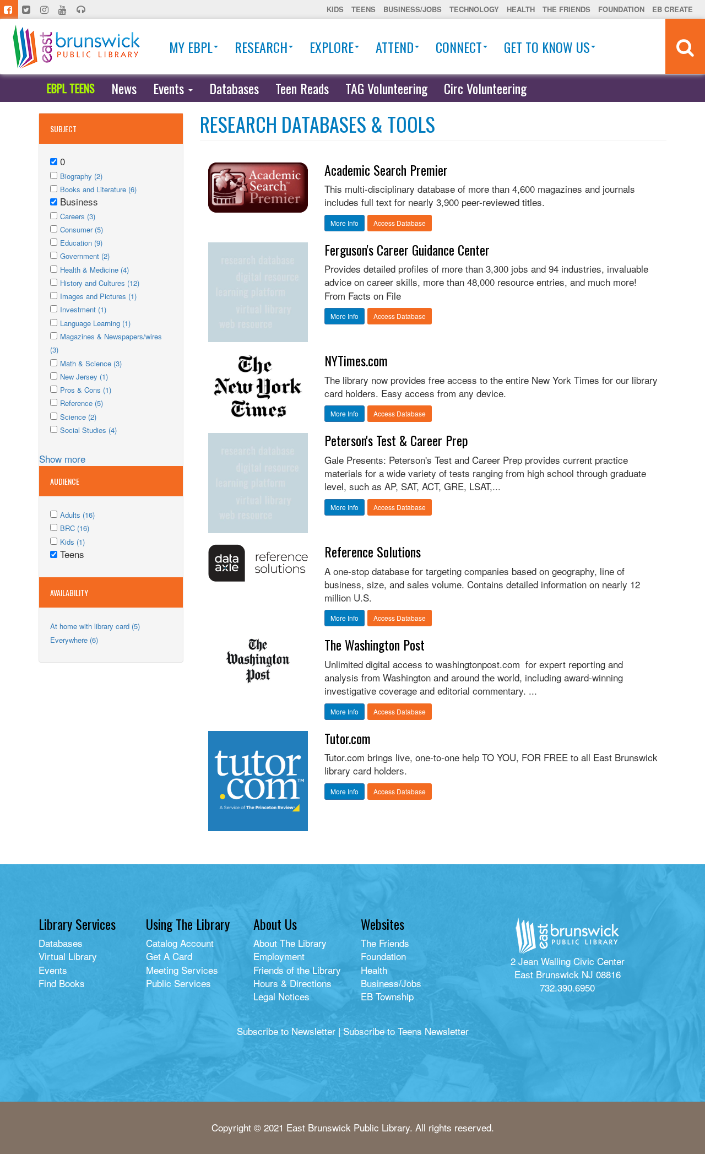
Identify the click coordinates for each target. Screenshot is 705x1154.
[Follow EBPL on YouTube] (64, 9)
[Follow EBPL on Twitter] (27, 9)
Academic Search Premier (386, 170)
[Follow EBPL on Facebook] (9, 9)
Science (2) (78, 416)
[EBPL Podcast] (82, 9)
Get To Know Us (547, 47)
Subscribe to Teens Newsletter (406, 1031)
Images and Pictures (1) (98, 296)
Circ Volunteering (485, 88)
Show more (62, 458)
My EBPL (191, 47)
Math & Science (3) (91, 363)
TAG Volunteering (386, 88)
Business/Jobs (412, 9)
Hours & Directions (292, 983)
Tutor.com (347, 738)
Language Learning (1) (95, 323)
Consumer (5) (81, 229)
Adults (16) (77, 515)
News (124, 88)
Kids (335, 9)
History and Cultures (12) (99, 283)
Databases (234, 88)
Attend (395, 47)
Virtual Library (68, 956)
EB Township (387, 996)
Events (170, 88)
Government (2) (85, 256)
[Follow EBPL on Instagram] (45, 9)
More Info (344, 222)
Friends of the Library (297, 970)
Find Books (62, 983)
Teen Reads (302, 88)
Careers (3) (77, 216)
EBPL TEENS (71, 88)
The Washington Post (374, 644)
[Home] (76, 46)
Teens (363, 9)
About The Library (290, 943)
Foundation (621, 9)
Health (521, 9)
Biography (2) (81, 176)
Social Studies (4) (88, 430)
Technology (474, 9)
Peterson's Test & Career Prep (396, 440)
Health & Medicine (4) (94, 269)
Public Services (178, 983)
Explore (332, 47)
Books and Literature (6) (98, 189)
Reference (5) (81, 403)
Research (261, 47)
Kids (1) (72, 542)
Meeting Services (182, 970)
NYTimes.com (356, 360)
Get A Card (169, 956)
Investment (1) (83, 309)
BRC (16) (74, 528)
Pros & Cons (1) (85, 389)
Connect (459, 47)
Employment (279, 956)
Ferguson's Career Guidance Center (407, 249)
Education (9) (81, 242)
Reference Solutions (372, 551)
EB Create (672, 9)
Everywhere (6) (74, 640)
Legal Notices (281, 996)
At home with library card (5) (95, 626)
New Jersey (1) (84, 376)
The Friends (566, 9)
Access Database (399, 222)
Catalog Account (180, 943)
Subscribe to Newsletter (286, 1031)
